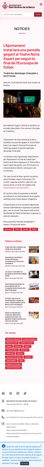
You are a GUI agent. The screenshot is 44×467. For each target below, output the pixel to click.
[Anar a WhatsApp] (3, 393)
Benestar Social (12, 343)
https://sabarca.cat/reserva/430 (16, 188)
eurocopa (8, 229)
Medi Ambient (11, 360)
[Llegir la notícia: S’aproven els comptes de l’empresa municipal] (34, 249)
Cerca (38, 14)
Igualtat (20, 353)
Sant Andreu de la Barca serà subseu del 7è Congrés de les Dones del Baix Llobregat (15, 287)
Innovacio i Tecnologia (14, 357)
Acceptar (24, 463)
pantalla (25, 229)
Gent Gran (24, 350)
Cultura (9, 346)
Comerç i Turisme (26, 343)
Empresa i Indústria (13, 339)
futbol (17, 229)
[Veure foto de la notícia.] (22, 103)
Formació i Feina (12, 350)
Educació (18, 346)
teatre (34, 229)
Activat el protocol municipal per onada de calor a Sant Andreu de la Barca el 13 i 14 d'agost (15, 301)
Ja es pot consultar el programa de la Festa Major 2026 (16, 274)
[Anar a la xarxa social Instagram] (18, 393)
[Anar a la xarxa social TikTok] (25, 393)
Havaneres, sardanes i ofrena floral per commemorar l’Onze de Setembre (14, 260)
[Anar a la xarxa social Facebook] (10, 393)
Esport (27, 346)
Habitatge (10, 353)
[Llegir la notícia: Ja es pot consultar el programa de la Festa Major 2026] (34, 274)
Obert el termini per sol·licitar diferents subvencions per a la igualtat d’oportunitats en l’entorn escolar (15, 317)
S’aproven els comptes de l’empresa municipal (15, 248)
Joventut (28, 357)
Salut (21, 360)
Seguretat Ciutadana (13, 364)
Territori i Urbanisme (13, 368)
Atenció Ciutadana (29, 339)
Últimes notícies (13, 241)
